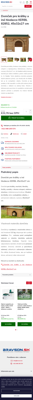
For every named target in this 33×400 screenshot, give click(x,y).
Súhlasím (16, 396)
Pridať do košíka (17, 118)
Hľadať (28, 6)
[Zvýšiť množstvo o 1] (30, 110)
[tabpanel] (8, 306)
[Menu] (31, 2)
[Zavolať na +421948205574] (21, 2)
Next (30, 283)
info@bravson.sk (17, 361)
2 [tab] (17, 329)
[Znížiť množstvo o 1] (30, 113)
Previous (27, 283)
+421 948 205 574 (8, 129)
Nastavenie (16, 390)
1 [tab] (15, 329)
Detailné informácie (6, 97)
